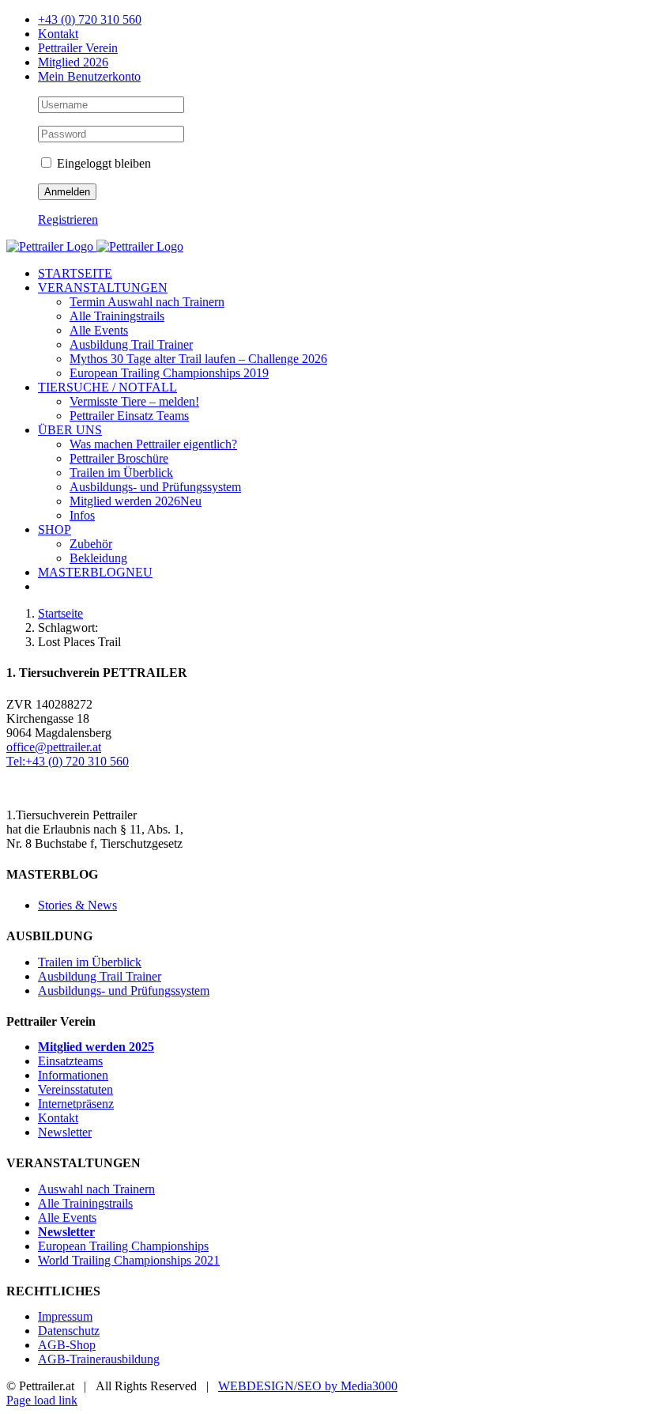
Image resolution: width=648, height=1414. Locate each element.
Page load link (41, 1400)
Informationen (73, 1075)
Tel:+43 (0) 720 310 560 (67, 761)
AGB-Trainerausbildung (99, 1359)
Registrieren (68, 219)
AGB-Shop (67, 1345)
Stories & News (77, 905)
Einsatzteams (70, 1061)
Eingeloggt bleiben (102, 163)
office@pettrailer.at (53, 747)
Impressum (65, 1316)
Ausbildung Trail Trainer (99, 976)
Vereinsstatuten (75, 1089)
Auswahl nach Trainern (96, 1189)
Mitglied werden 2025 (96, 1046)
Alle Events (67, 1217)
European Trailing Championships (123, 1246)
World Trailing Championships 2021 (129, 1260)
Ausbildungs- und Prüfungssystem (123, 990)
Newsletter (65, 1132)
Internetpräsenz (76, 1103)
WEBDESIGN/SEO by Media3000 (307, 1386)
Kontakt (58, 1118)
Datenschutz (69, 1330)
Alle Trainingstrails (85, 1203)
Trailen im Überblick (89, 962)
